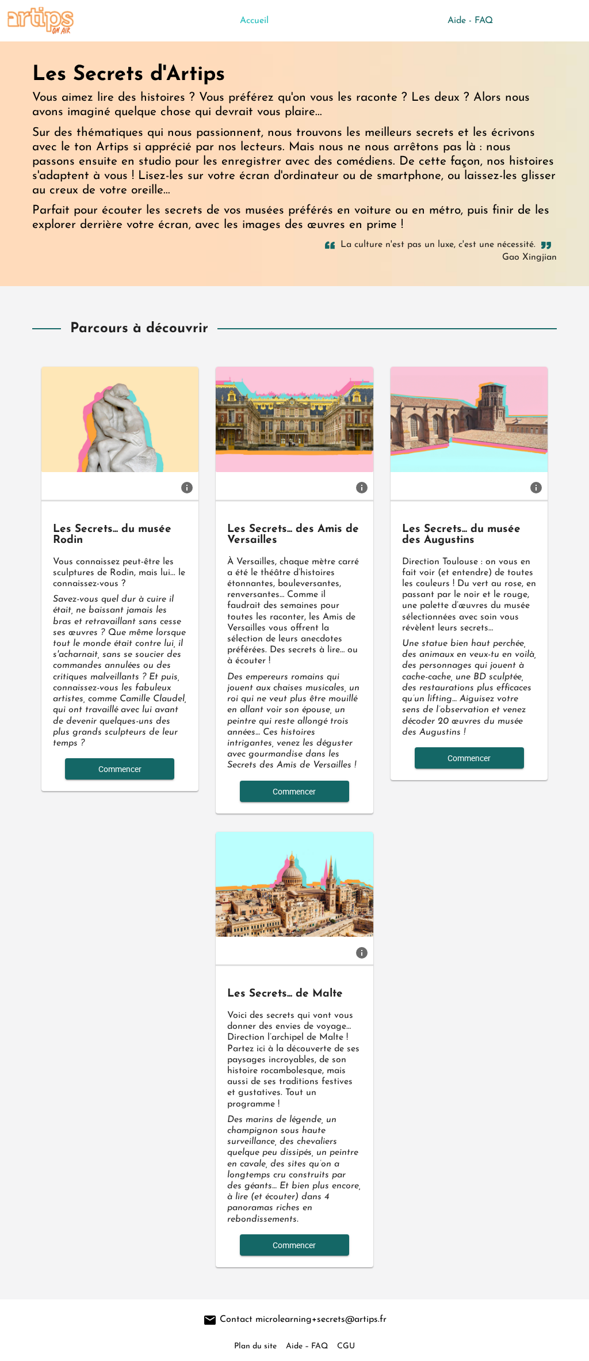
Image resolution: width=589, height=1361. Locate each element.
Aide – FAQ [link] (307, 1346)
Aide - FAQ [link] (470, 20)
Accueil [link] (254, 20)
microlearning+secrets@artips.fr (321, 1319)
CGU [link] (346, 1346)
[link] (186, 487)
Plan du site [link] (255, 1346)
